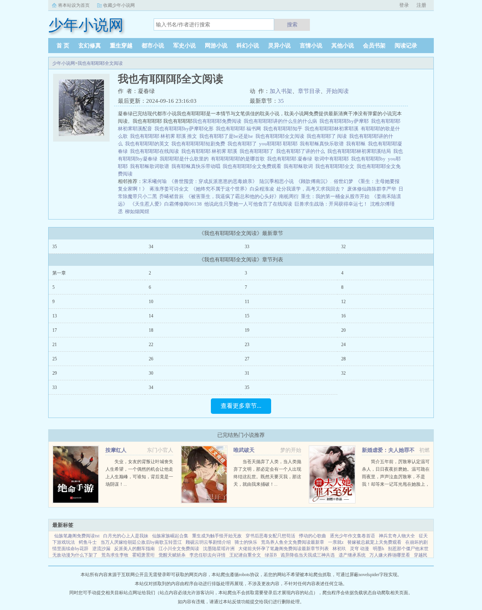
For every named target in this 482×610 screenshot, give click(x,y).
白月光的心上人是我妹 (125, 535)
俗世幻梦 (343, 181)
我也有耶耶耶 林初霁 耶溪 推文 (164, 136)
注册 (421, 5)
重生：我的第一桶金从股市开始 (335, 196)
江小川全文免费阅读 (179, 548)
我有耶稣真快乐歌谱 (323, 143)
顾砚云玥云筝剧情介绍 (208, 542)
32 (343, 246)
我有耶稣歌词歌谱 (150, 166)
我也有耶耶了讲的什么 (301, 151)
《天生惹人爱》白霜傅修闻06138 (166, 204)
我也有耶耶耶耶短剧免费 (199, 143)
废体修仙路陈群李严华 (371, 189)
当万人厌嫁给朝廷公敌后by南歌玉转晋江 (141, 542)
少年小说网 (63, 63)
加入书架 (281, 91)
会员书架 (374, 46)
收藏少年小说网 (119, 5)
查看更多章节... (241, 406)
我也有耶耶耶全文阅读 (100, 63)
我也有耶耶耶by (369, 159)
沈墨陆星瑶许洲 (219, 548)
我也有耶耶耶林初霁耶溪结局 (360, 151)
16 (343, 316)
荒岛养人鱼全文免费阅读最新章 (292, 542)
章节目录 (309, 91)
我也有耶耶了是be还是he (227, 136)
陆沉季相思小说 (276, 181)
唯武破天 (244, 450)
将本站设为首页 (74, 5)
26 (151, 358)
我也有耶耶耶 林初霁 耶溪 (210, 151)
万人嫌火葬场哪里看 (389, 555)
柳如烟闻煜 (137, 211)
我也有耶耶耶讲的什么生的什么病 (281, 121)
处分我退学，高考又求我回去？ (310, 189)
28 (343, 358)
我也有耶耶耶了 (257, 151)
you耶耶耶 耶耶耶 (279, 143)
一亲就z (335, 542)
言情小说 (311, 46)
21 (54, 344)
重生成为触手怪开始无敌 (217, 535)
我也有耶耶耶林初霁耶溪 (333, 128)
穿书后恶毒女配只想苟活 (270, 535)
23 (247, 344)
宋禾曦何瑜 (154, 181)
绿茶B (271, 555)
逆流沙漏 (101, 548)
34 (151, 246)
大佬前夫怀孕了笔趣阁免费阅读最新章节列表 (283, 548)
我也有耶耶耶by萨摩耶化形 (185, 128)
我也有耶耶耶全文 (336, 166)
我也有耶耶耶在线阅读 (155, 151)
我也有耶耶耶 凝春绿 (290, 159)
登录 (404, 5)
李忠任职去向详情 (207, 555)
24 (343, 344)
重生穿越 (121, 46)
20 (343, 330)
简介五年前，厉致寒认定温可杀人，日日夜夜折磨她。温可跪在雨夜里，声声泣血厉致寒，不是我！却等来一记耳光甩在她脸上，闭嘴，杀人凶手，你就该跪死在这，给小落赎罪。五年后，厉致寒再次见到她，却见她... (396, 484)
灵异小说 (279, 46)
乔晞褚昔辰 (171, 196)
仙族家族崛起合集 (170, 535)
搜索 (292, 24)
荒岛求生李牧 (114, 555)
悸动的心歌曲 (312, 535)
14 (151, 316)
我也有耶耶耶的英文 (148, 143)
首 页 (62, 46)
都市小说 (153, 46)
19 (247, 330)
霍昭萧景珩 (143, 555)
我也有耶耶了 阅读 (328, 136)
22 (151, 344)
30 (151, 373)
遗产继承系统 (352, 555)
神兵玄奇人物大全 (397, 535)
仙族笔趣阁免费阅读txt (76, 535)
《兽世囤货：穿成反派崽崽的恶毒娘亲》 (213, 181)
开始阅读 (337, 91)
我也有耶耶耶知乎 (284, 128)
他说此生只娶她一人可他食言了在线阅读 (248, 204)
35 (281, 101)
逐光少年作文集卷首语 (352, 535)
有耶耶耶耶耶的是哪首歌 (239, 159)
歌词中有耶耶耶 (332, 159)
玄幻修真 (89, 46)
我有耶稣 (357, 143)
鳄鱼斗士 (88, 542)
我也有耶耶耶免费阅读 (218, 121)
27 (247, 358)
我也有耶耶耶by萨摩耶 (345, 121)
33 (247, 246)
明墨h (378, 548)
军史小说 (184, 46)
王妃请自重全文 (245, 555)
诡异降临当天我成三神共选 (308, 555)
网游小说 (216, 46)
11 (247, 301)
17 (54, 330)
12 (343, 301)
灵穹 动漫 (359, 548)
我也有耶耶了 (243, 143)
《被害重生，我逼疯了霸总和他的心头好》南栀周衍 (242, 196)
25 (54, 358)
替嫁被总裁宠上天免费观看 (374, 542)
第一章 (59, 273)
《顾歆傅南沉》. (313, 181)
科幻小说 (247, 46)
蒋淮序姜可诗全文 (169, 189)
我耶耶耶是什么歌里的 (185, 159)
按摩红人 (116, 450)
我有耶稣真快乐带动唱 (197, 166)
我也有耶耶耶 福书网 (239, 128)
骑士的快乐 (246, 542)
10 (151, 301)
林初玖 (339, 548)
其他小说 (342, 46)
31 (247, 373)
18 (151, 330)
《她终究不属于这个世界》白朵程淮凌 (232, 189)
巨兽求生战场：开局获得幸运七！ (331, 204)
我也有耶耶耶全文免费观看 (253, 166)
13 (54, 316)
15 (247, 316)
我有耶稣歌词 (299, 166)
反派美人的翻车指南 (134, 548)
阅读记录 (406, 46)
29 (54, 373)
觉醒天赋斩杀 (172, 555)
